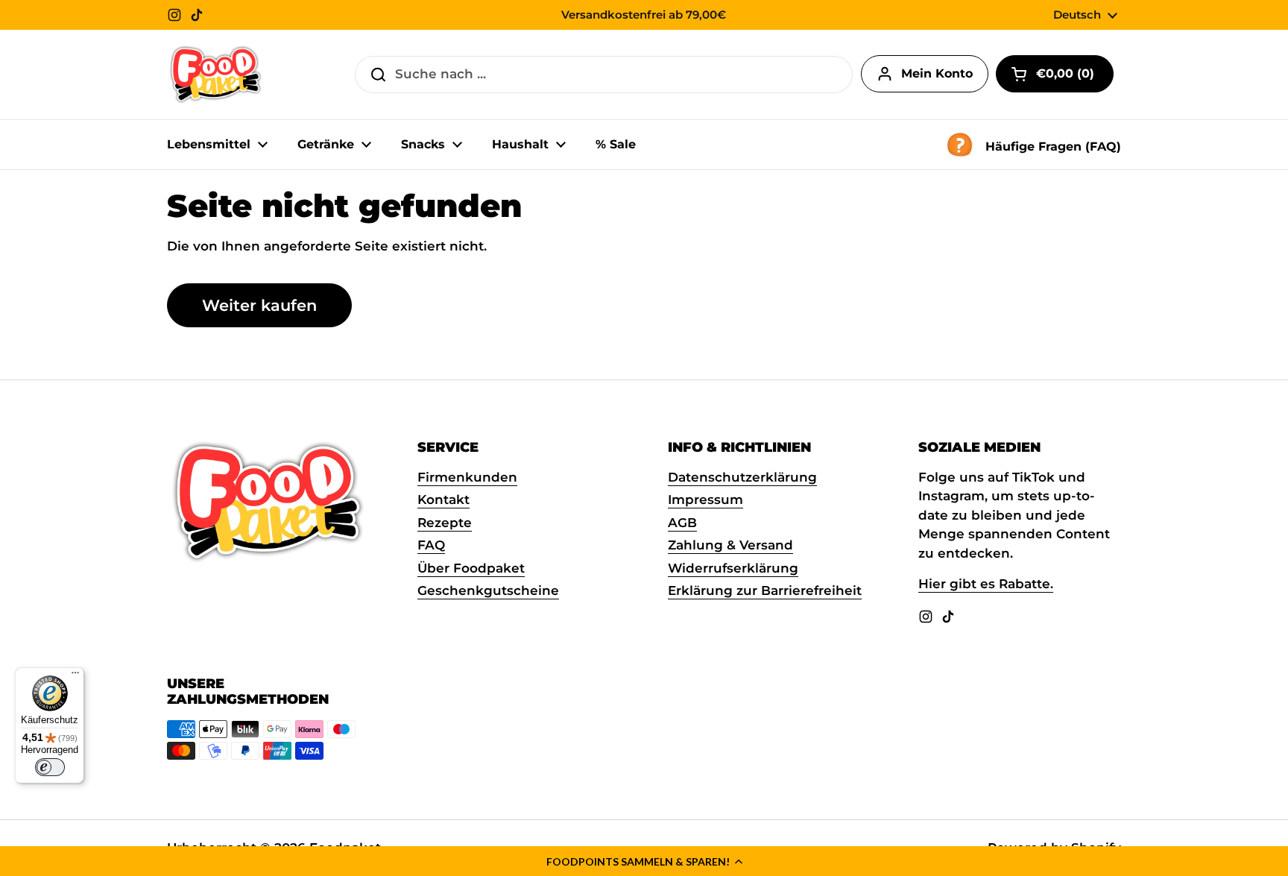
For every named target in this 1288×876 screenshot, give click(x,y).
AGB (682, 522)
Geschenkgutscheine (488, 590)
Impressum (705, 499)
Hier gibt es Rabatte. (985, 583)
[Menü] (75, 676)
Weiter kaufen (259, 305)
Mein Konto (937, 73)
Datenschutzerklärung (742, 477)
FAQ (431, 545)
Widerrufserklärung (733, 568)
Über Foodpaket (471, 568)
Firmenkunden (467, 477)
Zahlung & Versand (730, 545)
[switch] (50, 767)
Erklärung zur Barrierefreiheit (765, 590)
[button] (644, 861)
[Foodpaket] (216, 74)
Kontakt (443, 499)
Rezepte (444, 522)
